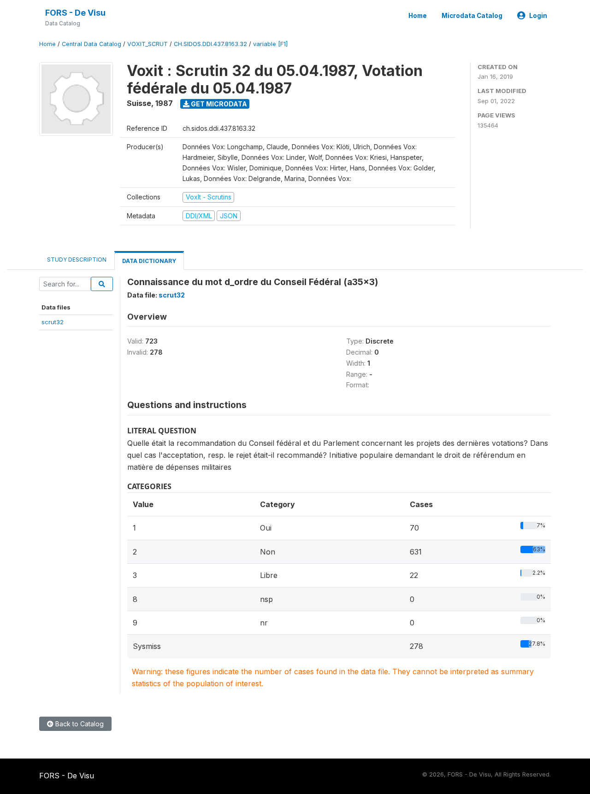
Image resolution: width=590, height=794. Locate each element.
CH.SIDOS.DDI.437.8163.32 (210, 44)
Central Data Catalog (91, 44)
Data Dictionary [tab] (149, 260)
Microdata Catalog (472, 15)
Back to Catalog (78, 724)
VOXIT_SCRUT (147, 44)
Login (538, 15)
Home (417, 15)
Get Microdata (218, 104)
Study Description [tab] (76, 259)
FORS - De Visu (75, 13)
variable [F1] (270, 44)
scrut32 (52, 322)
